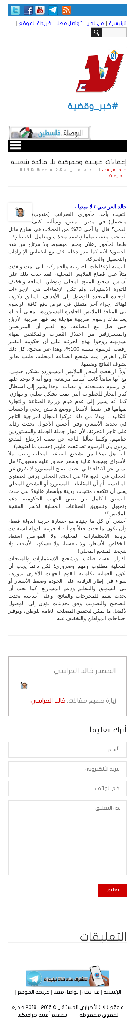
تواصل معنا (69, 23)
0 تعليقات (118, 176)
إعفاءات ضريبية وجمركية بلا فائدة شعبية (69, 162)
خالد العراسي (114, 170)
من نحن (95, 23)
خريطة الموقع (35, 23)
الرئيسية (117, 23)
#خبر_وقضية (93, 106)
